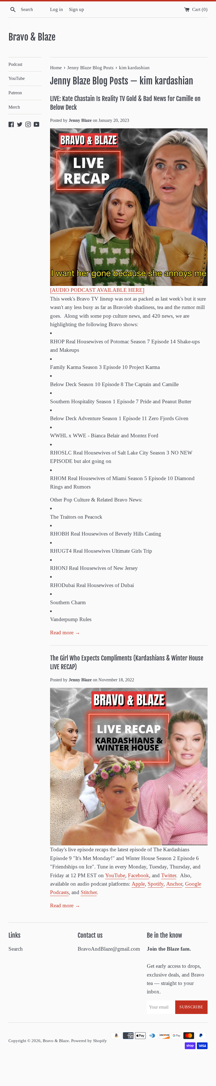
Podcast (15, 64)
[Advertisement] (102, 1070)
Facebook (138, 875)
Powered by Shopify (89, 1040)
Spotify (155, 884)
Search (15, 949)
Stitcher (89, 892)
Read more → (65, 632)
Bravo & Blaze (31, 37)
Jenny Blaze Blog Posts (89, 81)
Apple (138, 884)
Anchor (174, 884)
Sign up (76, 9)
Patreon (15, 92)
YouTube (16, 78)
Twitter (168, 875)
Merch (14, 107)
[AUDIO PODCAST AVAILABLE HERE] (97, 290)
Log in (56, 9)
